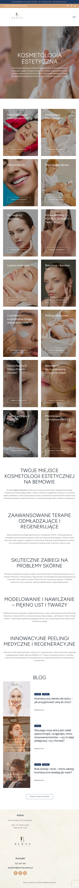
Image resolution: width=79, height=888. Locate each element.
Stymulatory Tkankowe (14, 216)
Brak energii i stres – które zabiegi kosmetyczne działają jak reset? (54, 770)
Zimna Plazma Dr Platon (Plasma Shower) (17, 369)
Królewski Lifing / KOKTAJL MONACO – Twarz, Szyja (58, 218)
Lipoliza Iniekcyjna (18, 265)
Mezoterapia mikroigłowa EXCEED (57, 417)
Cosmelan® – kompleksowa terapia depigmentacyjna (19, 319)
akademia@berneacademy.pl (20, 867)
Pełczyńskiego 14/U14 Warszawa (20, 820)
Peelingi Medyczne (56, 315)
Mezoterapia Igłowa (57, 164)
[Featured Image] (16, 699)
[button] (24, 2)
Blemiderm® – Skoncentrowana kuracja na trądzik (55, 369)
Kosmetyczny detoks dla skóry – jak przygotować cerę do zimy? (53, 700)
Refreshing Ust (16, 164)
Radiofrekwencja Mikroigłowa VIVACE (19, 116)
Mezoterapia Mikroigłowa (52, 116)
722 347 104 (20, 863)
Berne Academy (29, 882)
